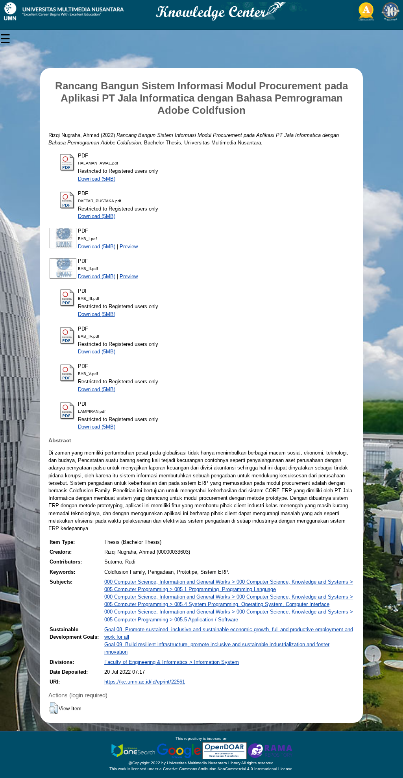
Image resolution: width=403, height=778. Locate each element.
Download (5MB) (96, 179)
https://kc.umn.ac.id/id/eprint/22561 (144, 682)
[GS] (179, 750)
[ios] (134, 750)
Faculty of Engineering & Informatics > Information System (171, 662)
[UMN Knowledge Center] (201, 11)
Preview (129, 246)
